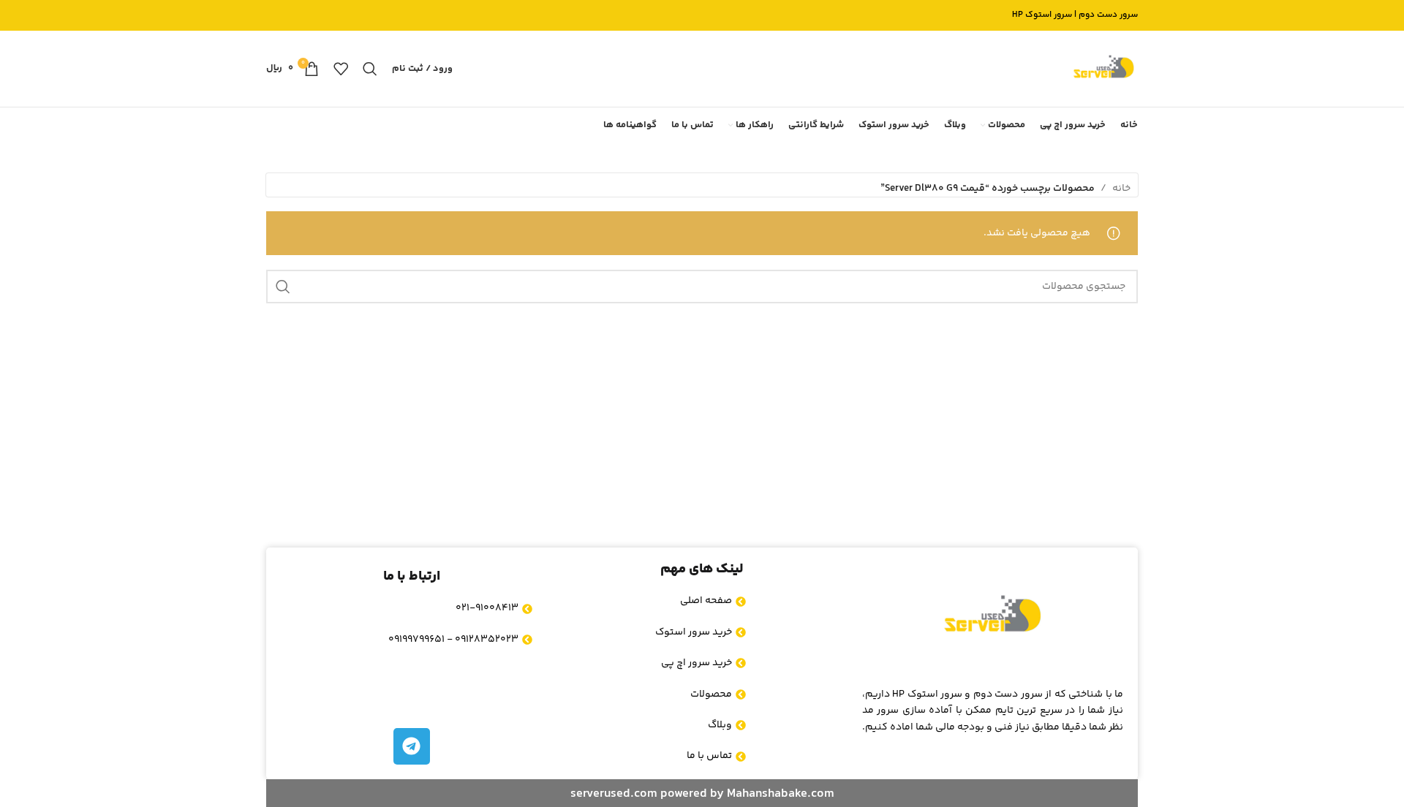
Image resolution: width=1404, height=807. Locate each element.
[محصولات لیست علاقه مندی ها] (340, 68)
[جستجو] (370, 68)
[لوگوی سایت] (1103, 69)
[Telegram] (411, 746)
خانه (1121, 189)
